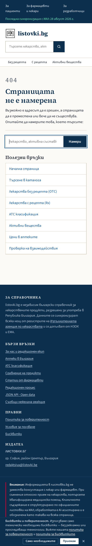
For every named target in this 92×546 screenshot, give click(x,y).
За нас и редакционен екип (24, 351)
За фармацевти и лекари (37, 8)
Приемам (69, 541)
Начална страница (24, 168)
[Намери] (59, 46)
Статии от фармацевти (24, 380)
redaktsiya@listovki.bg (21, 465)
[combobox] (29, 46)
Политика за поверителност (27, 419)
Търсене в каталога (25, 180)
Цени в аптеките (23, 237)
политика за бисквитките (55, 534)
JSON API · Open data (20, 394)
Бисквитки (13, 434)
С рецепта (39, 62)
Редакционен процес (20, 387)
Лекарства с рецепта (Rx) (29, 202)
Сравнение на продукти (23, 373)
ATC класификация (23, 214)
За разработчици (73, 8)
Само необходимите (40, 541)
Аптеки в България (19, 358)
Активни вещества (66, 62)
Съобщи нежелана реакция (25, 402)
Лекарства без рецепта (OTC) (33, 191)
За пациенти (12, 8)
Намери (75, 141)
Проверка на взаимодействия (33, 248)
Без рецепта (17, 62)
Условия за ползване (20, 426)
